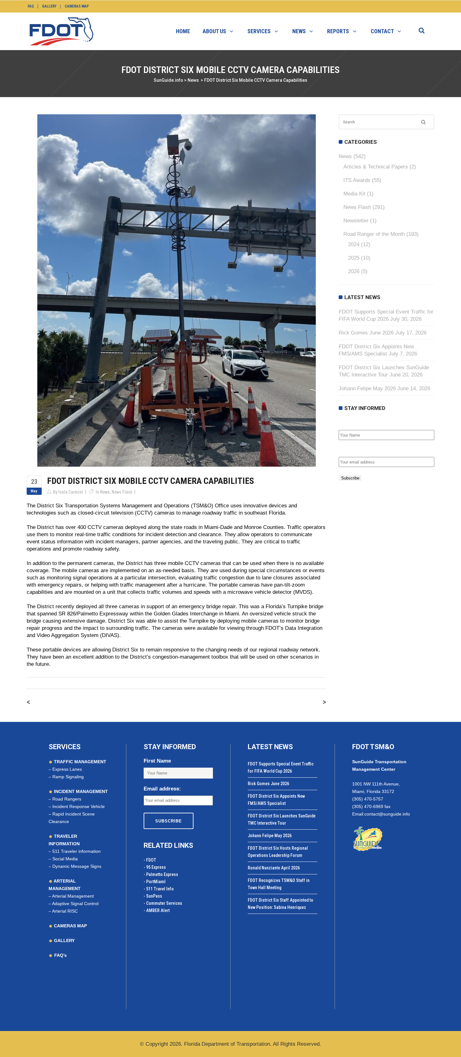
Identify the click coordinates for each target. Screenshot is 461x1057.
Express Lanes (67, 769)
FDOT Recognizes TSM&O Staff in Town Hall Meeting (279, 884)
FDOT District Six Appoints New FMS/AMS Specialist (276, 800)
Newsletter (355, 221)
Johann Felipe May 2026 (367, 388)
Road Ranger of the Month (374, 234)
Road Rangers (66, 798)
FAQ (31, 6)
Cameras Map (77, 6)
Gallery (49, 6)
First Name (352, 423)
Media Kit (354, 194)
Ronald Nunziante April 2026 (274, 867)
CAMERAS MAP (70, 925)
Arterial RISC (65, 911)
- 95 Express (155, 867)
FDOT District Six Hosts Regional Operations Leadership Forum (278, 852)
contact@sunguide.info (387, 813)
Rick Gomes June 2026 (366, 333)
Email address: (357, 450)
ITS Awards (356, 180)
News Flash (122, 492)
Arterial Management (73, 896)
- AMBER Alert (157, 910)
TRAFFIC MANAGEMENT (79, 761)
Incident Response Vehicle (78, 806)
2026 (353, 271)
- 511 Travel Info (159, 888)
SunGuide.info (168, 80)
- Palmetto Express (161, 874)
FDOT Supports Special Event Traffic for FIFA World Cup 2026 (281, 767)
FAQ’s (60, 955)
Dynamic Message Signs (76, 866)
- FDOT (150, 860)
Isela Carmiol (70, 492)
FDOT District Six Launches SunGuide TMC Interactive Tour (281, 819)
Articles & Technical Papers (375, 167)
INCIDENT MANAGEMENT (80, 791)
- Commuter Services (163, 903)
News (193, 80)
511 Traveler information (76, 851)
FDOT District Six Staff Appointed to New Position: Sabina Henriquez (280, 904)
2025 (353, 258)
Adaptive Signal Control (75, 903)
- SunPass (153, 896)
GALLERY (64, 940)
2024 (353, 244)
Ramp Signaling (68, 776)
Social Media (65, 858)
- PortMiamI (155, 881)
